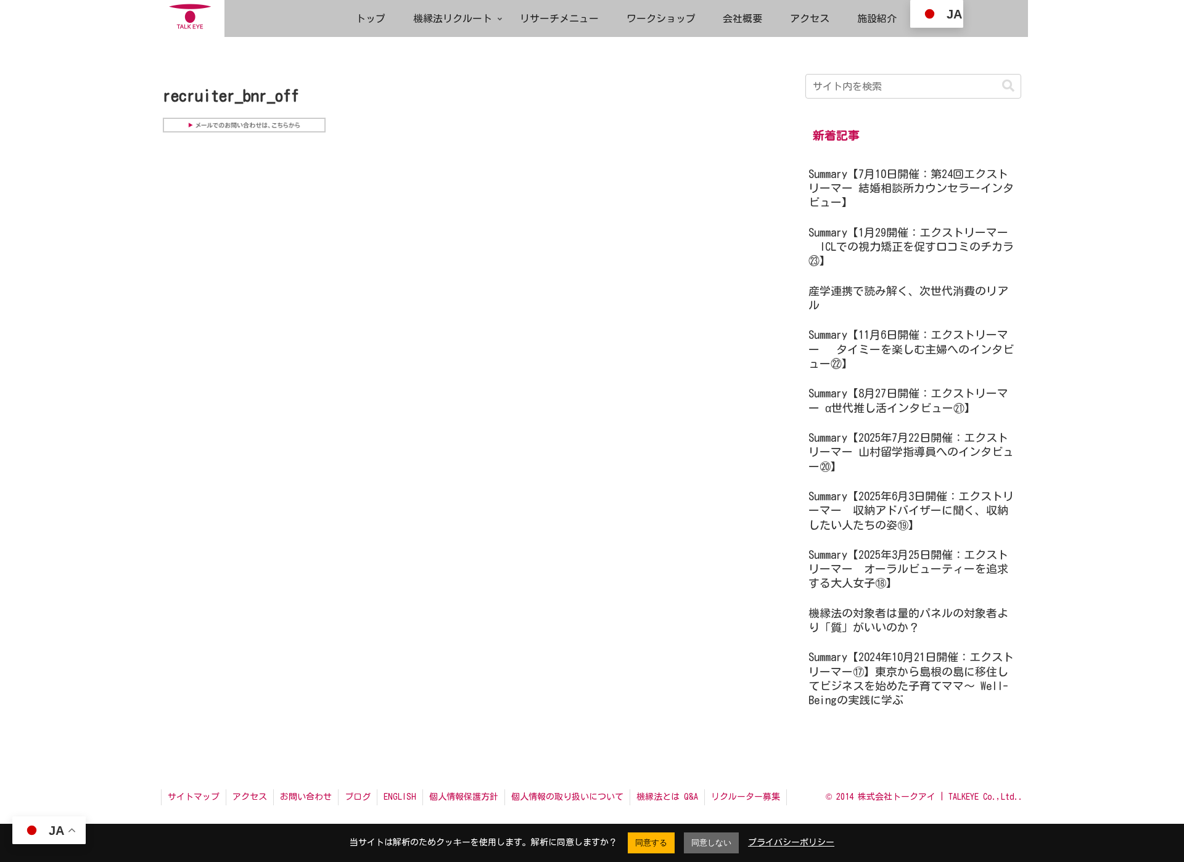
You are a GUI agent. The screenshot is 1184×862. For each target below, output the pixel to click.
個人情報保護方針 (463, 796)
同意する (651, 842)
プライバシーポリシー (791, 842)
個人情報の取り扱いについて (567, 796)
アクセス (249, 796)
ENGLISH (400, 796)
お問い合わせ (306, 796)
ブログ (358, 796)
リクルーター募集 (745, 796)
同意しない (711, 842)
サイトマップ (194, 796)
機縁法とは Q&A (667, 796)
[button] (1008, 86)
